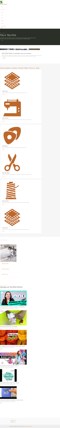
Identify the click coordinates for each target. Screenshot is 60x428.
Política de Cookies (13, 422)
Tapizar (2, 20)
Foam (2, 12)
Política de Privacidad (13, 420)
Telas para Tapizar (5, 268)
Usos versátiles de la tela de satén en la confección (9, 365)
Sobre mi (2, 23)
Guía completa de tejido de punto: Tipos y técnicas (9, 382)
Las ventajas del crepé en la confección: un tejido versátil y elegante (12, 346)
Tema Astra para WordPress (28, 426)
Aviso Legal (12, 421)
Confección (2, 9)
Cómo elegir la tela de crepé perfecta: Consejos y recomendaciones (12, 306)
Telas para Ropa (5, 263)
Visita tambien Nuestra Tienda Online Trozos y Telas (19, 68)
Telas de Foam (5, 274)
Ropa (2, 17)
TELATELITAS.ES (3, 4)
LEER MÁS (1, 329)
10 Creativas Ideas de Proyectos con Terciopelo (8, 326)
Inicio (2, 6)
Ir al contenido (1, 0)
